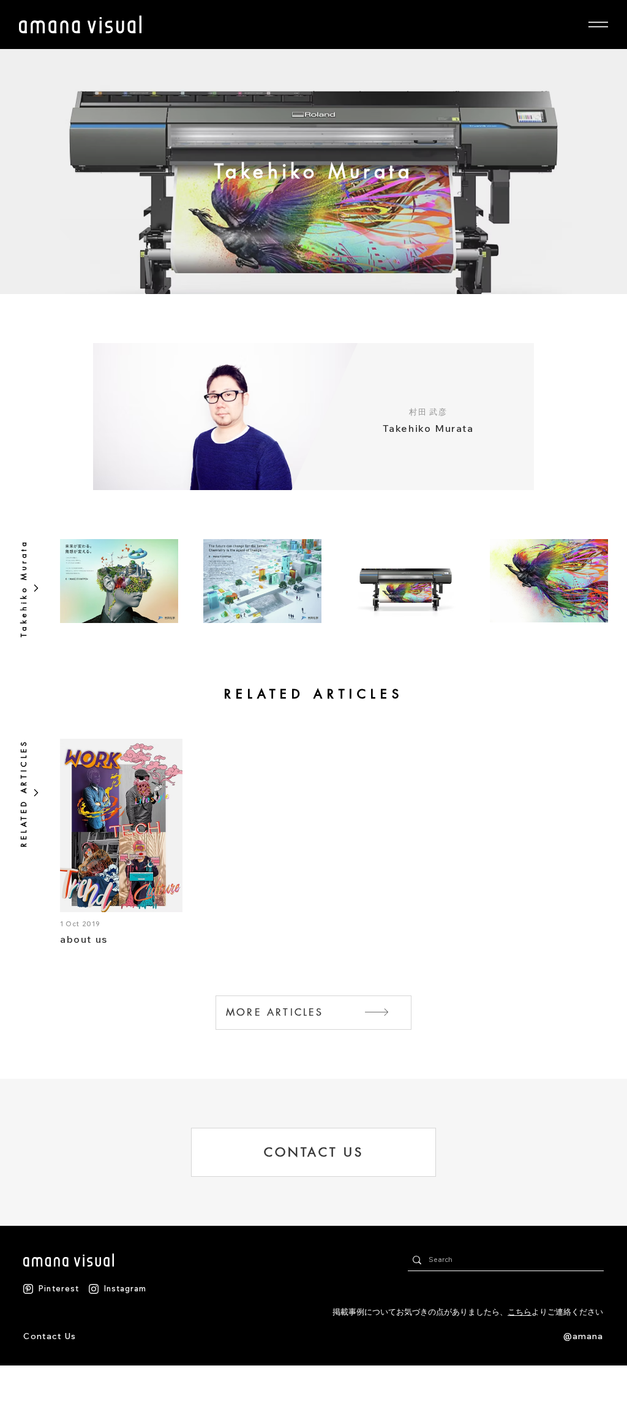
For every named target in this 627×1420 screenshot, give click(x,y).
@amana (583, 1336)
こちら (519, 1311)
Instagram (124, 1288)
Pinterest (58, 1288)
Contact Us (49, 1336)
